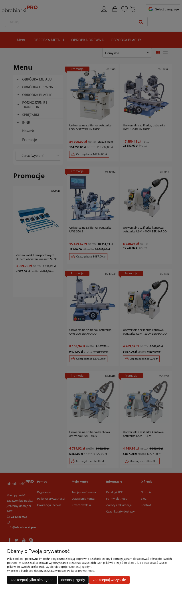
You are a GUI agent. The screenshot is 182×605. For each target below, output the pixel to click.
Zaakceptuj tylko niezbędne (32, 580)
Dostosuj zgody (73, 580)
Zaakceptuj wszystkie (109, 580)
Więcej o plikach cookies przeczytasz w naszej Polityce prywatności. (51, 571)
